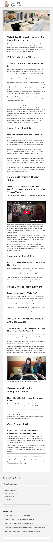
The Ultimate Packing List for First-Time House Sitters (18, 523)
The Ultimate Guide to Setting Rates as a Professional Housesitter (22, 531)
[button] (48, 3)
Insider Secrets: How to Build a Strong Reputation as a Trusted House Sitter (24, 527)
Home (26, 550)
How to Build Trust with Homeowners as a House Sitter (19, 519)
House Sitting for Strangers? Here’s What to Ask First (18, 515)
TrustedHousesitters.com (11, 483)
